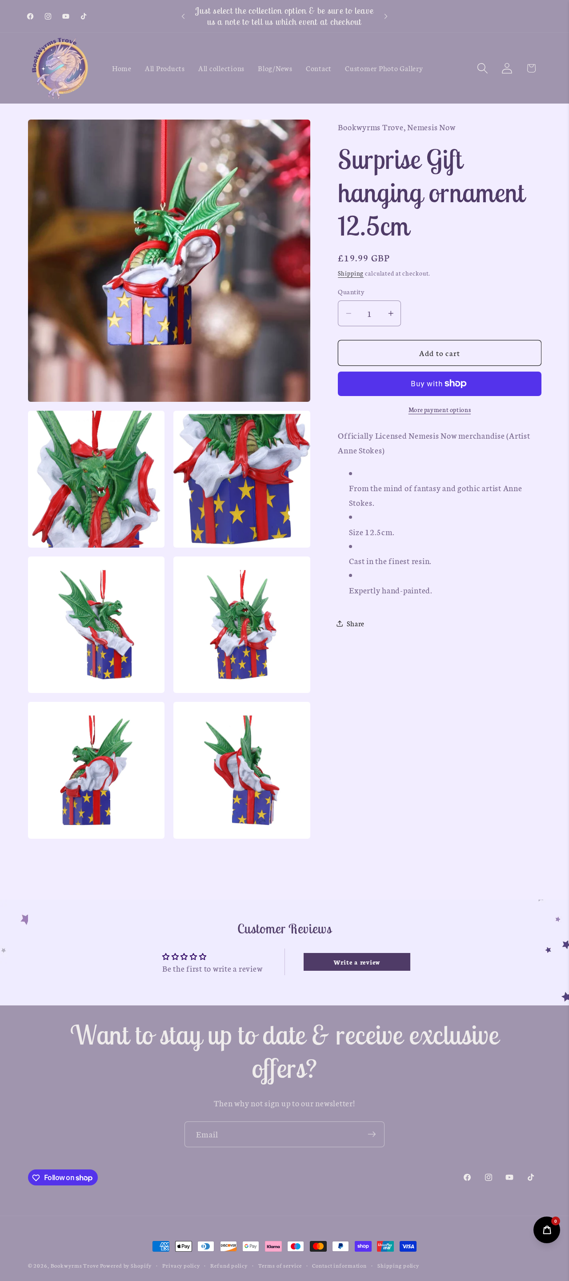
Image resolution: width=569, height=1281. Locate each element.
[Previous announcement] (183, 16)
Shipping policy (398, 1265)
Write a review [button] (357, 961)
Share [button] (356, 623)
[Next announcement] (386, 16)
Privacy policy (181, 1265)
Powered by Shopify (126, 1265)
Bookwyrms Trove (75, 1265)
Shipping (351, 273)
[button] (482, 68)
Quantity (351, 291)
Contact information (339, 1265)
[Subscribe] (372, 1134)
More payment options (440, 409)
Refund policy (228, 1265)
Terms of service (280, 1265)
